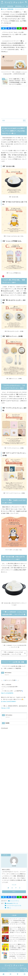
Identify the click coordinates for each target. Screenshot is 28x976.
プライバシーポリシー (12, 968)
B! (14, 28)
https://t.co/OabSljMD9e (7, 693)
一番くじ (8, 907)
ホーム (4, 9)
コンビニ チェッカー (14, 2)
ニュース (3, 6)
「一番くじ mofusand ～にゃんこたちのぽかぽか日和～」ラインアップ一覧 (12, 653)
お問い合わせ (23, 968)
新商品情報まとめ (19, 6)
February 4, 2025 (5, 708)
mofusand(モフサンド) (12, 903)
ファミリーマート (19, 9)
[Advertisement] (14, 102)
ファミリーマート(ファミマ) (13, 905)
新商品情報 (10, 6)
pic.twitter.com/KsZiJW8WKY (8, 701)
